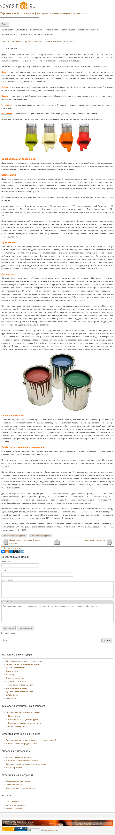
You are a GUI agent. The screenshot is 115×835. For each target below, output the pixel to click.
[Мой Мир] (11, 551)
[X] (15, 551)
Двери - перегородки (15, 668)
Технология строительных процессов (23, 712)
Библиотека (21, 29)
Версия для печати (12, 548)
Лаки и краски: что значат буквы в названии (24, 541)
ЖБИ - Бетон (12, 695)
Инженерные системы (88, 29)
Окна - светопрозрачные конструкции (23, 664)
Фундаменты (12, 698)
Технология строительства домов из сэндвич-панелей (31, 740)
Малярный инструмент (95, 540)
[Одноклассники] (7, 551)
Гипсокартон (12, 671)
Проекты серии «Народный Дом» (21, 743)
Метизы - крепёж (14, 808)
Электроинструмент (15, 784)
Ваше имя (6, 561)
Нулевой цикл (14, 716)
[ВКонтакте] (3, 551)
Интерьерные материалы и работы (22, 760)
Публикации (26, 34)
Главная (4, 41)
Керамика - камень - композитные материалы (27, 764)
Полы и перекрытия (15, 678)
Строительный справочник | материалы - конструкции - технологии (43, 13)
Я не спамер (10, 633)
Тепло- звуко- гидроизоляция (19, 685)
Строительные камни (16, 681)
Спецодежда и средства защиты (21, 788)
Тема (3, 571)
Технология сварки (15, 802)
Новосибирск (51, 29)
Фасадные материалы (16, 688)
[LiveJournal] (18, 551)
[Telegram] (22, 551)
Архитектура (36, 29)
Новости (38, 34)
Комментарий (8, 580)
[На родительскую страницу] (57, 541)
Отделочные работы (17, 726)
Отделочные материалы (21, 41)
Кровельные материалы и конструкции (24, 661)
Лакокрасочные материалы (47, 41)
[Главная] (17, 5)
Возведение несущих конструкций (24, 719)
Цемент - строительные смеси (20, 692)
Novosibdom (7, 29)
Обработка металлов (16, 805)
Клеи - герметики (14, 767)
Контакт (49, 34)
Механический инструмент (18, 781)
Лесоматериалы (9, 34)
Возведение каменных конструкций (24, 723)
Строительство (68, 29)
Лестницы (10, 674)
